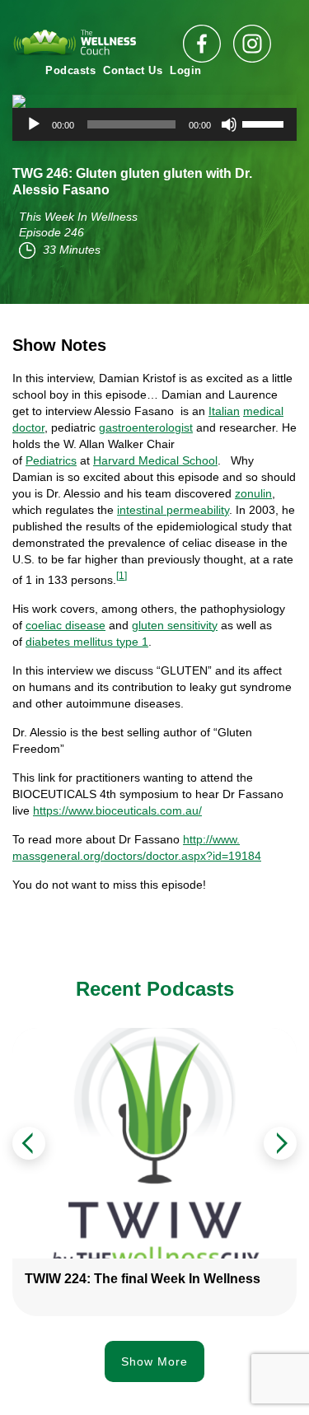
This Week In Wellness (78, 216)
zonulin (253, 493)
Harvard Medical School (155, 460)
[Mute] (229, 124)
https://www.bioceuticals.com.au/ (117, 810)
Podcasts (70, 70)
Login (186, 70)
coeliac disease (65, 625)
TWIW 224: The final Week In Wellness (142, 1279)
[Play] (34, 124)
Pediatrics (51, 460)
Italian (224, 411)
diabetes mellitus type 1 (87, 641)
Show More (154, 1361)
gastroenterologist (146, 427)
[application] (154, 124)
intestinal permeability (173, 509)
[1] (121, 575)
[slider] (265, 123)
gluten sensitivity (175, 625)
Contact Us (132, 70)
